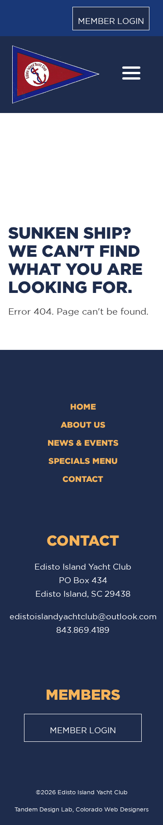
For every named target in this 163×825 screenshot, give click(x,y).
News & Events (83, 442)
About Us (83, 424)
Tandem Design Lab (43, 809)
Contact (82, 478)
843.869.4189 (83, 629)
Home (83, 406)
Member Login (111, 20)
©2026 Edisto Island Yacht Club (82, 792)
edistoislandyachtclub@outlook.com (83, 616)
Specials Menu (83, 460)
